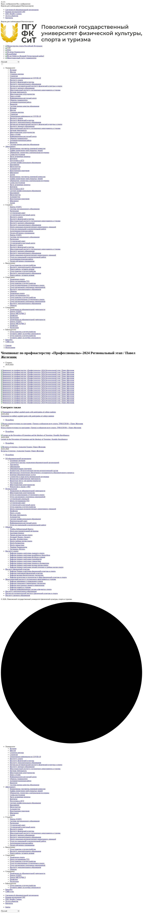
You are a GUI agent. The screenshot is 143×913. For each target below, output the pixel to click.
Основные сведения (17, 460)
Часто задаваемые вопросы (20, 156)
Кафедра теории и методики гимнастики (25, 561)
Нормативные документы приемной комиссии (27, 148)
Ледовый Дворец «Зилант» (20, 537)
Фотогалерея (10, 347)
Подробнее (9, 420)
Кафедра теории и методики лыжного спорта (27, 553)
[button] (71, 6)
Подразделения (11, 489)
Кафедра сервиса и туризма (20, 587)
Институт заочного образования (22, 88)
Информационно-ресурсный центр (23, 98)
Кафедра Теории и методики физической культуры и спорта (33, 571)
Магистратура (15, 167)
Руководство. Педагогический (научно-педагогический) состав (34, 471)
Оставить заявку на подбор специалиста (25, 334)
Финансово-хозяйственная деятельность (25, 479)
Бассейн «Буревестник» (19, 539)
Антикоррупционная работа (20, 102)
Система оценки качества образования (24, 106)
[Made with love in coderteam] (71, 743)
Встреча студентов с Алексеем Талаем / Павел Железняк (22, 451)
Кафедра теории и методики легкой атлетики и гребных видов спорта (36, 567)
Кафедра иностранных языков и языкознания (27, 585)
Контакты (9, 18)
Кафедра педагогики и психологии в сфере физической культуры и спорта (38, 577)
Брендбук (9, 340)
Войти (7, 907)
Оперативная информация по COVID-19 (25, 78)
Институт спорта (16, 80)
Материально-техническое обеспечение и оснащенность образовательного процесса (42, 473)
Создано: (8, 363)
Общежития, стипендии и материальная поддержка (29, 152)
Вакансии (13, 104)
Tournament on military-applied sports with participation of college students (27, 416)
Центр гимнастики (17, 545)
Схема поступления (17, 154)
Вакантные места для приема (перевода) (25, 481)
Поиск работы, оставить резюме (22, 269)
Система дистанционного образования (24, 209)
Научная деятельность (18, 92)
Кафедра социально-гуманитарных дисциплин (28, 583)
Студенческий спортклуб (19, 499)
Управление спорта (17, 279)
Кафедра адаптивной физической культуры (26, 573)
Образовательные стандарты (21, 469)
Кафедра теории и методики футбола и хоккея (27, 557)
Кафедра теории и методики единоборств (26, 559)
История (13, 70)
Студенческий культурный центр (22, 215)
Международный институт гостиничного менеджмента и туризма (35, 90)
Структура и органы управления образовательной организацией (34, 462)
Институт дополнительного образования (25, 84)
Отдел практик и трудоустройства (23, 265)
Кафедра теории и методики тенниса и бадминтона (29, 563)
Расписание (14, 211)
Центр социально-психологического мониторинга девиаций (33, 227)
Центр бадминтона (17, 543)
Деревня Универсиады (18, 547)
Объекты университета (18, 100)
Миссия (13, 72)
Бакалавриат (14, 164)
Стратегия (14, 76)
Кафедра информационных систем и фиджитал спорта (31, 589)
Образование (15, 467)
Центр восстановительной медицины (24, 531)
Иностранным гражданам (19, 171)
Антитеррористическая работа (21, 231)
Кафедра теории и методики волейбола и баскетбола (30, 555)
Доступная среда (16, 483)
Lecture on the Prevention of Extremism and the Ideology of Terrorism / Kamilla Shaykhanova (34, 439)
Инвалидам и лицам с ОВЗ (20, 487)
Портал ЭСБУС (16, 207)
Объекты (13, 291)
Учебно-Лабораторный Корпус (21, 529)
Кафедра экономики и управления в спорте (26, 581)
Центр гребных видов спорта (21, 541)
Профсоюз (14, 315)
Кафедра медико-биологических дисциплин (26, 575)
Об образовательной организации (18, 458)
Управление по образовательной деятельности (27, 309)
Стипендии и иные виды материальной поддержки (29, 477)
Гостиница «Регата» (17, 549)
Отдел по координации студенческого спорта (27, 285)
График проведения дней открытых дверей (26, 150)
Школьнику (14, 173)
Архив (12, 175)
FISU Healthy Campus (13, 14)
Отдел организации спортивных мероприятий (27, 287)
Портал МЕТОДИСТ (18, 313)
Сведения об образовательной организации (22, 10)
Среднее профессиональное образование (25, 162)
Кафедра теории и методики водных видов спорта (29, 565)
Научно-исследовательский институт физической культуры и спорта (36, 86)
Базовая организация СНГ (15, 12)
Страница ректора (17, 74)
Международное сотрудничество (22, 94)
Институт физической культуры (22, 82)
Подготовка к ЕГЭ (17, 160)
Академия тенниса (17, 533)
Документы (14, 465)
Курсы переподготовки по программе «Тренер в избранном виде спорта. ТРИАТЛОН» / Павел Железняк (41, 428)
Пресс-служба (15, 96)
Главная (8, 345)
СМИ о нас (9, 342)
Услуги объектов (11, 16)
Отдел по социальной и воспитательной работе (28, 229)
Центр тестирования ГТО (19, 281)
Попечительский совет (18, 521)
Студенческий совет (17, 213)
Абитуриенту (10, 146)
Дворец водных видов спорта (21, 535)
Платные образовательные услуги (23, 475)
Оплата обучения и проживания (22, 233)
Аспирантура (15, 169)
